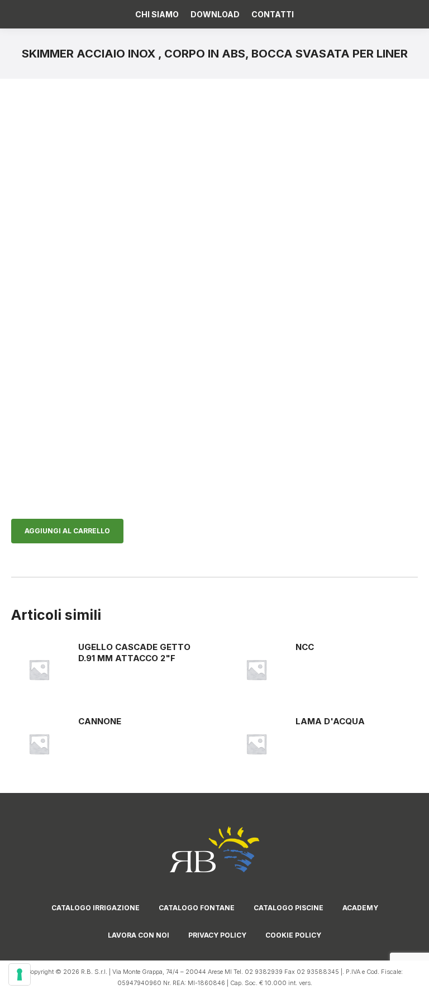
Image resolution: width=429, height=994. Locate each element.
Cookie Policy (293, 935)
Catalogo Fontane (197, 908)
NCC (304, 647)
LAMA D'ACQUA (330, 721)
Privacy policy (217, 935)
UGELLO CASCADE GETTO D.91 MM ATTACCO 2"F (134, 652)
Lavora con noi (138, 935)
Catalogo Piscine (288, 908)
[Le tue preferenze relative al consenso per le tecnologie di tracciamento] (19, 974)
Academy (360, 908)
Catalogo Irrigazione (95, 908)
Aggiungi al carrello (67, 531)
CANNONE (99, 721)
